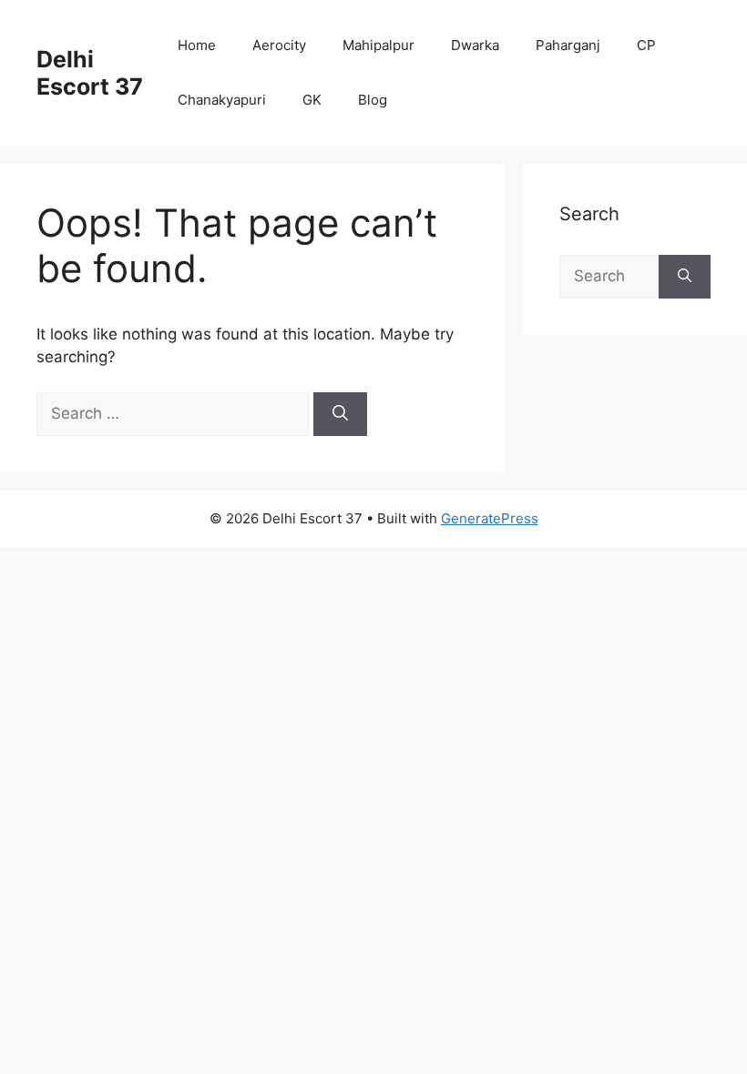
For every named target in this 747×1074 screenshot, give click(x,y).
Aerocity (279, 45)
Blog (372, 99)
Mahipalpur (378, 45)
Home (197, 45)
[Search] (340, 414)
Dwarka (475, 45)
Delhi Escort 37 (89, 73)
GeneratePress (489, 518)
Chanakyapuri (222, 99)
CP (646, 45)
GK (312, 99)
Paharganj (568, 45)
